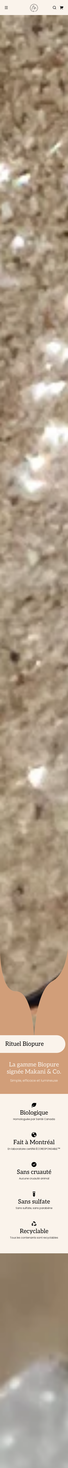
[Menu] (6, 7)
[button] (54, 7)
